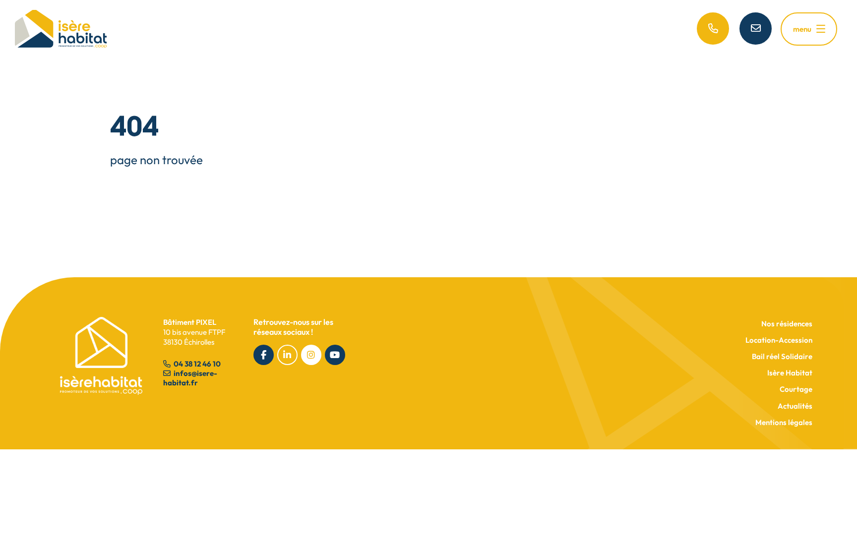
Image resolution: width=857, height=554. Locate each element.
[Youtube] (335, 355)
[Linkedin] (287, 355)
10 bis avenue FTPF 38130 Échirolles (194, 332)
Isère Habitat (789, 372)
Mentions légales (783, 422)
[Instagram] (311, 355)
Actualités (795, 406)
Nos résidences (786, 323)
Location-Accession (778, 340)
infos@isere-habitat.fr (190, 378)
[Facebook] (263, 355)
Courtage (796, 389)
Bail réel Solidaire (782, 356)
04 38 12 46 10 (196, 364)
